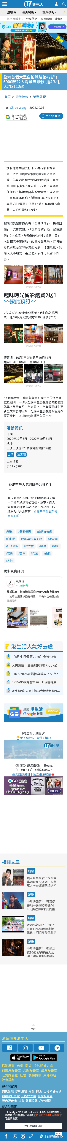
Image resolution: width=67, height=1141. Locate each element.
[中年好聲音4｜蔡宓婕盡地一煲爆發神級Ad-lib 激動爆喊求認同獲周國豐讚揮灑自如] (13, 907)
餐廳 (43, 546)
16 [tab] (38, 32)
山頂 (10, 454)
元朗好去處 (31, 1070)
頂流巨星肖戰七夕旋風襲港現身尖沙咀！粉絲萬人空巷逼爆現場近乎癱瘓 (42, 884)
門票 (35, 553)
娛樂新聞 (46, 19)
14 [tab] (31, 32)
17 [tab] (42, 32)
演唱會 (11, 12)
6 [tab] (44, 23)
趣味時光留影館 (32, 539)
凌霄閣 (21, 454)
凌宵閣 (53, 539)
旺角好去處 (10, 1075)
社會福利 (8, 1079)
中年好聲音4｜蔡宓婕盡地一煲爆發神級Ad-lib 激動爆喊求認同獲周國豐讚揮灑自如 (41, 907)
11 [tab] (40, 27)
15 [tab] (34, 32)
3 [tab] (32, 23)
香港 (10, 560)
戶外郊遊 (49, 1075)
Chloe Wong (18, 107)
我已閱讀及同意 (33, 1126)
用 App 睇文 (52, 116)
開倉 (28, 1065)
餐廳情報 (34, 1075)
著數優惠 (25, 531)
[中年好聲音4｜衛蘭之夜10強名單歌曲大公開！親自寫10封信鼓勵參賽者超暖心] (13, 954)
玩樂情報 (22, 96)
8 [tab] (29, 27)
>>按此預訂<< (20, 301)
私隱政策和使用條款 (47, 1115)
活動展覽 (39, 96)
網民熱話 (8, 1091)
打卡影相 (12, 546)
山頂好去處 (45, 531)
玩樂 (10, 553)
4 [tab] (36, 23)
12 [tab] (44, 27)
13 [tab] (27, 32)
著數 (10, 531)
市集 (20, 1065)
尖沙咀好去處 (43, 1065)
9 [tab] (32, 27)
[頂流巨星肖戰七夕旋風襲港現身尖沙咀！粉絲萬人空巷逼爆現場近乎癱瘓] (13, 884)
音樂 (22, 553)
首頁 (7, 96)
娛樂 (31, 871)
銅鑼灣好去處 (11, 1070)
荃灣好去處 (49, 1070)
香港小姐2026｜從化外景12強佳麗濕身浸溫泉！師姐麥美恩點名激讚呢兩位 (42, 931)
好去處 (29, 546)
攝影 (56, 546)
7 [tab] (25, 27)
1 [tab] (25, 23)
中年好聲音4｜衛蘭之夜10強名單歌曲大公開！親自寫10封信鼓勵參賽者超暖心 (41, 954)
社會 (23, 1075)
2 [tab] (29, 23)
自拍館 (11, 539)
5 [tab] (40, 23)
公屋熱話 (31, 19)
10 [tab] (36, 27)
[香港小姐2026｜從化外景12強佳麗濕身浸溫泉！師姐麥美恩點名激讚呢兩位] (13, 931)
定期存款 (60, 19)
